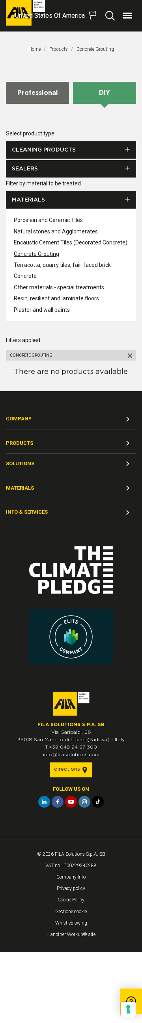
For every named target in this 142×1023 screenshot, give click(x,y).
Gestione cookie (71, 911)
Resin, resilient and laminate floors (56, 298)
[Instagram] (84, 802)
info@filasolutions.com (71, 754)
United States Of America (50, 15)
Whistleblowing (71, 923)
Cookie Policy (71, 900)
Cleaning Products (44, 150)
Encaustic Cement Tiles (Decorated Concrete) (70, 242)
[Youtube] (71, 802)
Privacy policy (71, 888)
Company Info (71, 877)
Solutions (20, 463)
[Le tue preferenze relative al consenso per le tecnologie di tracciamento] (128, 1009)
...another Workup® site (71, 934)
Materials (28, 200)
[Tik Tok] (98, 802)
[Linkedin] (44, 802)
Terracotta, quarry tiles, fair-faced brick (62, 265)
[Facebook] (58, 802)
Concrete (25, 276)
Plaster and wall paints (42, 310)
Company (19, 419)
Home (34, 49)
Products (58, 49)
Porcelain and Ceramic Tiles (48, 220)
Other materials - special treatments (59, 287)
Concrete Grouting (95, 49)
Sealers (25, 169)
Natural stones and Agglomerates (56, 231)
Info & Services (27, 512)
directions (68, 769)
